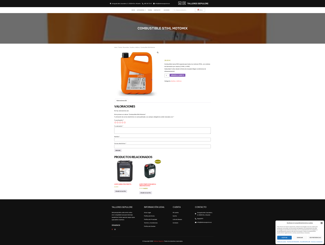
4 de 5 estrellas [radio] (122, 122)
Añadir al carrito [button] (121, 191)
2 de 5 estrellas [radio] (118, 122)
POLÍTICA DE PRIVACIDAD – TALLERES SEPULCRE (298, 241)
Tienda (120, 47)
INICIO (133, 10)
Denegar (300, 237)
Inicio (115, 47)
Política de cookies (281, 241)
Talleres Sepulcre (197, 3)
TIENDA (150, 10)
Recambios (126, 47)
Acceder (166, 10)
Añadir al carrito (177, 75)
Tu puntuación (119, 120)
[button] (321, 223)
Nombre (117, 136)
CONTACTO (157, 10)
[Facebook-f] (112, 229)
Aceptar (284, 237)
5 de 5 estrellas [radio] (125, 122)
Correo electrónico (120, 143)
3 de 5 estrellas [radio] (120, 122)
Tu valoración (118, 126)
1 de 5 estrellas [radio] (115, 122)
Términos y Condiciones (316, 241)
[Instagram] (115, 229)
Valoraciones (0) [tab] (121, 100)
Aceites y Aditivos (135, 47)
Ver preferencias (315, 237)
